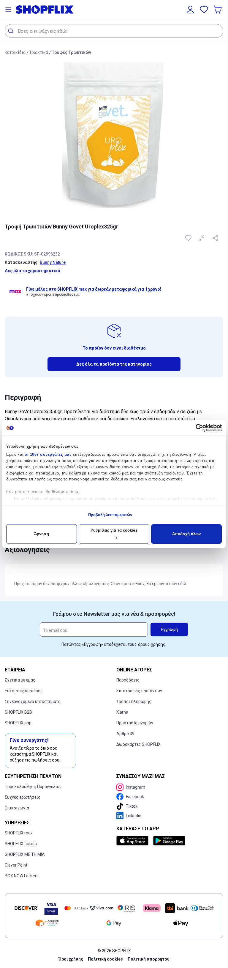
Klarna (122, 712)
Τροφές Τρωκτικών (71, 52)
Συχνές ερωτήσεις (22, 797)
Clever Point (16, 865)
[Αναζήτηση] (11, 30)
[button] (8, 9)
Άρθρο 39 (125, 733)
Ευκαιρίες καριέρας (24, 690)
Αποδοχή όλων (186, 534)
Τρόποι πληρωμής (133, 701)
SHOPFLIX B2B (18, 712)
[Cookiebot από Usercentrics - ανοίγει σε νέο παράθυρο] (196, 428)
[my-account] (190, 9)
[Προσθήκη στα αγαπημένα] (189, 238)
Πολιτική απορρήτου (149, 959)
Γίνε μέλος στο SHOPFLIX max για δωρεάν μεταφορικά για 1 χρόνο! (93, 289)
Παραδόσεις (128, 680)
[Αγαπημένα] (204, 9)
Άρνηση (41, 534)
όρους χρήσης (151, 644)
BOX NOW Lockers (22, 875)
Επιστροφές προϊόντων (139, 690)
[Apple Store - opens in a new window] (133, 841)
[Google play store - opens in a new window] (169, 841)
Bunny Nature (53, 262)
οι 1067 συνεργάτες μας (48, 454)
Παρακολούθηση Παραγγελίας (33, 786)
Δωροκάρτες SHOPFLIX (138, 744)
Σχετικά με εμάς (20, 680)
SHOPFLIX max (19, 833)
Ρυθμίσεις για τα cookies (114, 530)
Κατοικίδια (15, 52)
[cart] (218, 9)
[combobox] (114, 31)
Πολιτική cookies (105, 959)
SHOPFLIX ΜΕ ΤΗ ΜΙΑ (25, 854)
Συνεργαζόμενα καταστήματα (33, 701)
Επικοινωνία (17, 808)
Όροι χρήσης (70, 959)
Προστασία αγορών (134, 722)
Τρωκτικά (38, 52)
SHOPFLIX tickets (21, 843)
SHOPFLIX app (18, 722)
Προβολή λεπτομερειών (110, 515)
